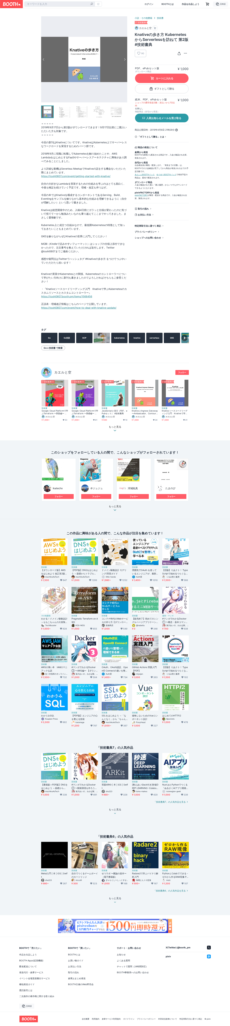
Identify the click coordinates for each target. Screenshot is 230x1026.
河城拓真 (133, 488)
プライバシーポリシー (146, 231)
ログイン (149, 4)
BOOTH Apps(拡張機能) (31, 960)
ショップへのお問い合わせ (148, 237)
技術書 (160, 18)
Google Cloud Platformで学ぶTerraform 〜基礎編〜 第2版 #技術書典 (85, 412)
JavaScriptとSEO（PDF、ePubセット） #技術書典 (114, 412)
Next (124, 59)
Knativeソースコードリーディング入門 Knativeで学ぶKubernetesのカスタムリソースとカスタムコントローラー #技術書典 (175, 412)
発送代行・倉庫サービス (31, 972)
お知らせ (121, 954)
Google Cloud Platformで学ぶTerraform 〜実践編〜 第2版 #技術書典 (55, 412)
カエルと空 (62, 372)
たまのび (170, 488)
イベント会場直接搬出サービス (34, 978)
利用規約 (95, 1019)
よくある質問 (123, 960)
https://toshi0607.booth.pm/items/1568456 (66, 296)
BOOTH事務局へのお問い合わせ (133, 972)
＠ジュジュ (96, 488)
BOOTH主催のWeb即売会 (81, 984)
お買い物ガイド (75, 960)
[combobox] (59, 4)
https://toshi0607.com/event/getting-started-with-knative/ (75, 176)
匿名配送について (28, 966)
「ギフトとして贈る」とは (151, 136)
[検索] (92, 4)
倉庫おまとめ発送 (77, 978)
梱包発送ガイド (27, 984)
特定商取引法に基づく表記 (148, 225)
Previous (43, 59)
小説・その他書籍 (143, 18)
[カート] (155, 28)
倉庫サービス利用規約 (111, 1019)
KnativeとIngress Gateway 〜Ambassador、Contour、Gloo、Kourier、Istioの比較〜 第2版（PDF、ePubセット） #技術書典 (145, 412)
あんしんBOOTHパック (145, 174)
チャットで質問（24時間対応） (132, 966)
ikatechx (58, 488)
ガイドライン (128, 1019)
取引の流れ (143, 208)
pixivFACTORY (141, 195)
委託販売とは (25, 990)
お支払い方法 (144, 214)
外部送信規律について (167, 1019)
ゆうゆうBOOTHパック (166, 174)
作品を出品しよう (190, 4)
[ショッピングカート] (207, 4)
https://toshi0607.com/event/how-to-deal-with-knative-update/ (78, 307)
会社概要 (85, 1019)
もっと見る (115, 506)
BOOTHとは (167, 4)
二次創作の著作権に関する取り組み (36, 996)
